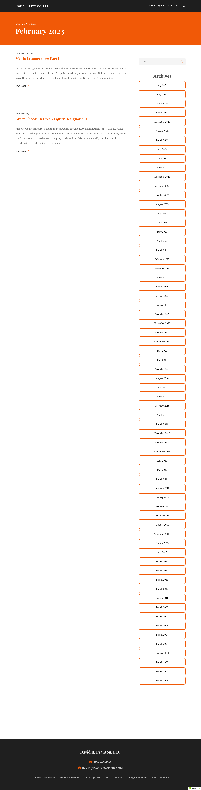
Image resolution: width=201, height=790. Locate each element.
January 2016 (162, 497)
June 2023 (162, 222)
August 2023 (162, 204)
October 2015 (162, 524)
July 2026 (162, 85)
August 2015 (162, 543)
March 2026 (162, 112)
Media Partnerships (69, 777)
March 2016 (162, 479)
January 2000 (162, 653)
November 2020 (162, 323)
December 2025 (162, 121)
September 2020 (162, 341)
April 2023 (162, 241)
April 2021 (162, 277)
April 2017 (162, 415)
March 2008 (162, 607)
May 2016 (162, 469)
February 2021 (162, 295)
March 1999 (162, 662)
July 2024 (162, 149)
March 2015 (162, 561)
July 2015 (162, 552)
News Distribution (113, 777)
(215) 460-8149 (102, 762)
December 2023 (162, 176)
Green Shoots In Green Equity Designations (51, 118)
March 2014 (162, 570)
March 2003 (162, 643)
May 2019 (162, 360)
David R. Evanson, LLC (32, 6)
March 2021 (162, 286)
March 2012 (162, 589)
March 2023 (162, 250)
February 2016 (162, 488)
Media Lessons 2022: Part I (37, 58)
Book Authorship (160, 777)
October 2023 (162, 195)
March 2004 (162, 634)
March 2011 (162, 598)
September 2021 (162, 268)
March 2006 (162, 616)
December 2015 (162, 506)
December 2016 (162, 433)
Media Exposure (91, 777)
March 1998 (162, 671)
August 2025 (162, 131)
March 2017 (162, 424)
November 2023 (162, 186)
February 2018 (162, 405)
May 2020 (162, 350)
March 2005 (162, 625)
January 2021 (162, 305)
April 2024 (162, 167)
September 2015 (162, 534)
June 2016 (162, 460)
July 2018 (162, 387)
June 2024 (162, 158)
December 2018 (162, 369)
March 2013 (162, 579)
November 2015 (162, 515)
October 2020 (162, 332)
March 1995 (162, 680)
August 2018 (162, 378)
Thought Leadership (137, 777)
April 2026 (162, 103)
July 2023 (162, 213)
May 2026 (162, 94)
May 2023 (162, 231)
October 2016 (162, 442)
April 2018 (162, 396)
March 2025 (162, 140)
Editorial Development (43, 777)
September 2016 (162, 451)
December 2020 (162, 314)
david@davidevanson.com (102, 768)
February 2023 (162, 259)
